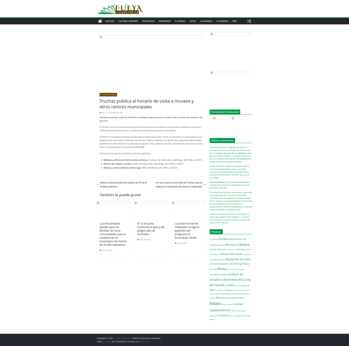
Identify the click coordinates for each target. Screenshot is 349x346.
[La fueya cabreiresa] (100, 21)
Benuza (222, 245)
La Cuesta (219, 290)
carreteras (231, 249)
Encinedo (213, 269)
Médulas (228, 294)
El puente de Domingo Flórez (234, 263)
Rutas (193, 21)
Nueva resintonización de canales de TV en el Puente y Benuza (123, 184)
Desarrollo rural (230, 254)
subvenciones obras (238, 311)
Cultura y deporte (128, 21)
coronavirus (240, 249)
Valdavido (239, 315)
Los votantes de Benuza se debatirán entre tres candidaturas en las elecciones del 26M (230, 185)
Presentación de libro (234, 297)
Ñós (235, 21)
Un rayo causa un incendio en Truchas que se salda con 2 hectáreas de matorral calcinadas (178, 184)
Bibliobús (230, 245)
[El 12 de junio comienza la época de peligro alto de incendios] (151, 203)
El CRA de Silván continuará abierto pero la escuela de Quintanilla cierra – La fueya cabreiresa (229, 169)
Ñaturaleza (148, 21)
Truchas (223, 315)
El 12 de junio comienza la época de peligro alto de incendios (150, 229)
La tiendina (222, 21)
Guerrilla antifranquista (236, 269)
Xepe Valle (119, 112)
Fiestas (222, 268)
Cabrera (243, 244)
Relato (215, 303)
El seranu (180, 21)
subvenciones (220, 310)
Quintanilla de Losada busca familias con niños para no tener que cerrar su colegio (230, 175)
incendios (222, 274)
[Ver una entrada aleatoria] (249, 21)
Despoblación (247, 254)
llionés (235, 290)
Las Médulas (227, 290)
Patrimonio (236, 294)
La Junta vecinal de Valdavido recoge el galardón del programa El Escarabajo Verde (187, 230)
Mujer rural (219, 294)
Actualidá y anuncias (108, 95)
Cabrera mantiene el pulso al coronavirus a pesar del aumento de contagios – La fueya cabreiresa (229, 217)
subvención (214, 316)
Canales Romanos (218, 249)
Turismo (231, 316)
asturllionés (214, 239)
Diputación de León (238, 259)
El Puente (214, 263)
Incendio (214, 274)
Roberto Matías (227, 304)
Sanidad (237, 304)
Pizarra (220, 297)
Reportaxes (165, 21)
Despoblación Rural (217, 259)
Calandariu (206, 21)
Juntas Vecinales (240, 285)
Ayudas (223, 239)
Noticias (110, 21)
